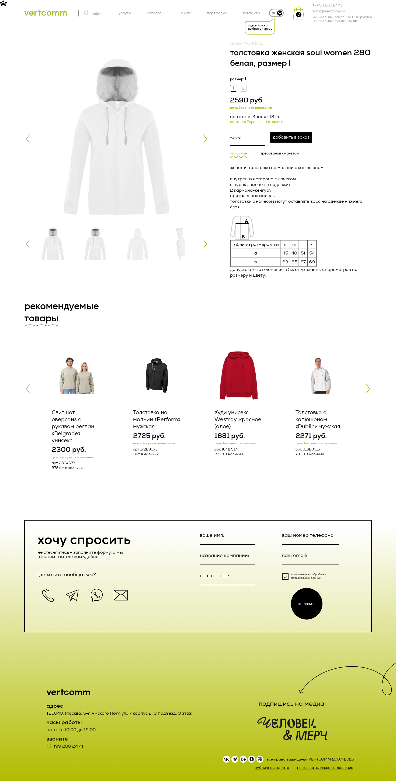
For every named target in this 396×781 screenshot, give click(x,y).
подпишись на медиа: (292, 703)
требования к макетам (279, 153)
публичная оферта (272, 767)
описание (238, 153)
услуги (125, 13)
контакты (251, 13)
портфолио (217, 13)
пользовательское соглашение (325, 767)
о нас (186, 13)
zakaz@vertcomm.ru (329, 11)
